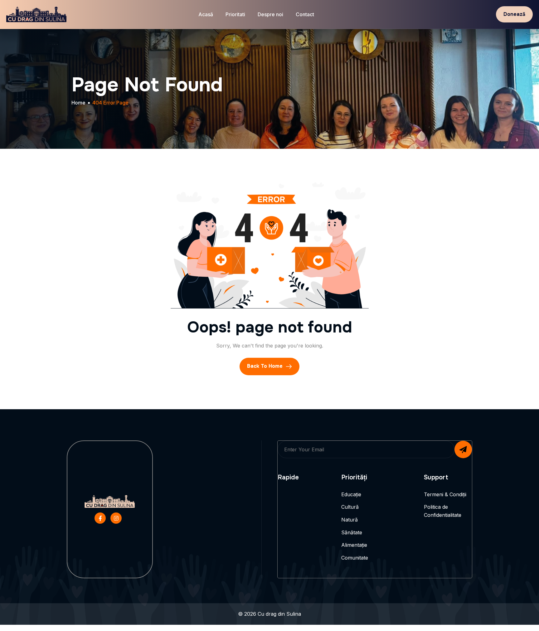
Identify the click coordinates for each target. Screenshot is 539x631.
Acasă (205, 14)
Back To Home (265, 366)
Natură (349, 520)
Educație (351, 494)
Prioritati (235, 14)
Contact (305, 14)
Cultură (350, 507)
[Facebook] (100, 518)
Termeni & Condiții (445, 494)
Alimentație (354, 545)
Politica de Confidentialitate (442, 511)
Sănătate (351, 532)
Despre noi (270, 14)
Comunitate (354, 558)
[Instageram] (116, 518)
